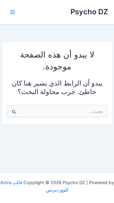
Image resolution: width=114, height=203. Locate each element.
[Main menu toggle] (12, 12)
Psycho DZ (89, 11)
